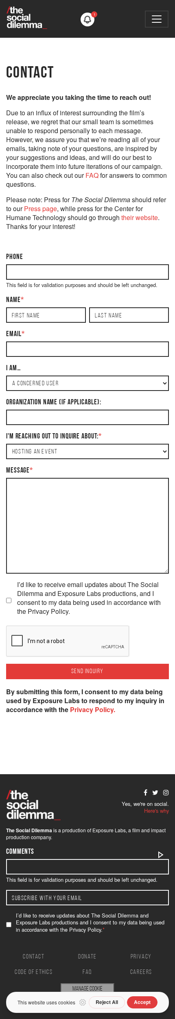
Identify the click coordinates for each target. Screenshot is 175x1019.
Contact (33, 957)
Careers (141, 972)
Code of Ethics (33, 972)
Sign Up (161, 854)
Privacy (141, 957)
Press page (40, 208)
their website (139, 217)
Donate (87, 957)
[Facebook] (145, 792)
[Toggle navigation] (156, 19)
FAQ (91, 175)
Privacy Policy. (92, 709)
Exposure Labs (109, 830)
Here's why (156, 810)
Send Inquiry (87, 671)
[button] (87, 19)
